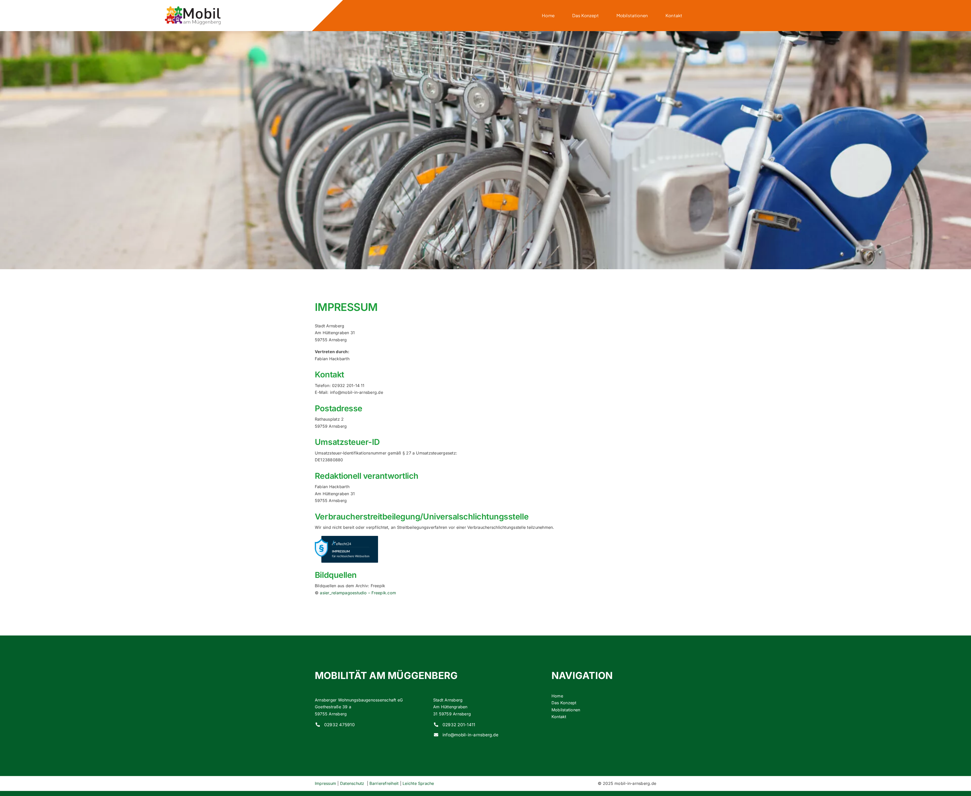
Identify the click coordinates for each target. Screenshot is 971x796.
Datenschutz (353, 783)
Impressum (325, 783)
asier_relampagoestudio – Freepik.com (358, 592)
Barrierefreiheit (384, 783)
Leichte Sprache (418, 783)
